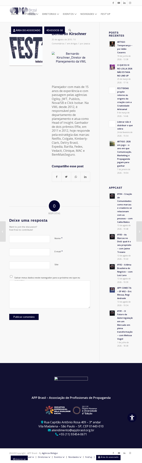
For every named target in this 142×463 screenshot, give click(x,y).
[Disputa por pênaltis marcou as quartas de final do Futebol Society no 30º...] (3, 231)
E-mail (59, 251)
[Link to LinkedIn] (124, 3)
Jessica (87, 43)
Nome (58, 238)
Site (56, 264)
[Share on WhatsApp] (75, 177)
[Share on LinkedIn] (85, 177)
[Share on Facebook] (56, 177)
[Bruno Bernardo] (139, 231)
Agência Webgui (50, 453)
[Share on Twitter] (66, 177)
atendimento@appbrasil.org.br (73, 430)
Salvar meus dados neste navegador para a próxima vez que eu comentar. (47, 279)
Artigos (74, 43)
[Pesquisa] (70, 30)
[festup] (26, 49)
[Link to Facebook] (113, 3)
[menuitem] (14, 14)
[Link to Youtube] (118, 3)
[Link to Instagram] (130, 3)
